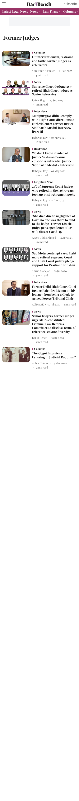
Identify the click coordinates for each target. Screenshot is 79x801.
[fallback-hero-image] (17, 64)
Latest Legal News (15, 11)
